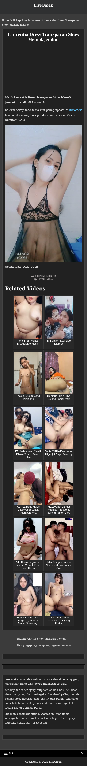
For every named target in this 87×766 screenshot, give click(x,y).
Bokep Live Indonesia (27, 20)
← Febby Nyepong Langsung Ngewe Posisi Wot (43, 645)
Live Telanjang (45, 279)
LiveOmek (43, 5)
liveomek (75, 110)
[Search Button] (82, 753)
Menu (11, 753)
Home (5, 20)
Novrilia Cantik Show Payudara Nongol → (43, 639)
